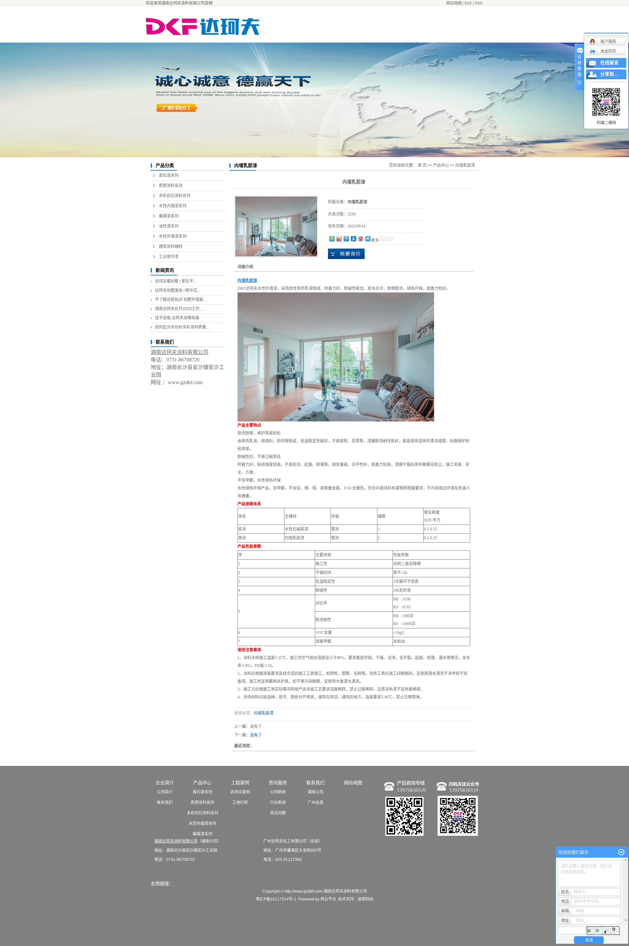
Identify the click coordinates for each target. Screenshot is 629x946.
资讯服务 (278, 782)
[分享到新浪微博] (338, 238)
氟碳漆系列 (169, 216)
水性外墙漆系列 (172, 236)
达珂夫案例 (240, 792)
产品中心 (441, 165)
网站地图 (454, 3)
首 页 (422, 165)
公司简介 (165, 792)
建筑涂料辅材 (170, 246)
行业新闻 (278, 802)
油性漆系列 (169, 226)
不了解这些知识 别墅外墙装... (180, 299)
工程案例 (240, 782)
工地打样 (240, 802)
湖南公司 (315, 792)
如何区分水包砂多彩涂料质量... (182, 327)
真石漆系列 (169, 175)
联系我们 (165, 802)
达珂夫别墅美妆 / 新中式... (177, 290)
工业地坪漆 (169, 256)
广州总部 (315, 802)
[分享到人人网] (353, 238)
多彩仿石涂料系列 (174, 196)
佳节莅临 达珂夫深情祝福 (177, 318)
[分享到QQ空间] (331, 238)
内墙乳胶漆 (465, 165)
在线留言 (609, 62)
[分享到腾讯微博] (346, 238)
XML (478, 3)
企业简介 (165, 782)
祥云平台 (328, 899)
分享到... (609, 74)
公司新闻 (278, 792)
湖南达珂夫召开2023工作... (178, 308)
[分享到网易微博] (360, 238)
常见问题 (278, 813)
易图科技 (365, 899)
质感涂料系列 (170, 185)
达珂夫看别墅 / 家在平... (175, 281)
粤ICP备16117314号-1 (276, 899)
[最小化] (621, 852)
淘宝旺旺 (608, 51)
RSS (468, 3)
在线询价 (346, 254)
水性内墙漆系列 (172, 206)
